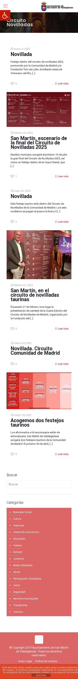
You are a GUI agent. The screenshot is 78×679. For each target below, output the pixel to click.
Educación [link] (19, 538)
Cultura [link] (17, 518)
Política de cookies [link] (46, 661)
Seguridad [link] (19, 591)
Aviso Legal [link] (25, 661)
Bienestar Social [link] (22, 512)
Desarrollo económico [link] (26, 532)
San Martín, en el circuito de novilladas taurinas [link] (35, 295)
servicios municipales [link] (25, 598)
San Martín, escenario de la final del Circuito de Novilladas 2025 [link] (39, 142)
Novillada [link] (21, 54)
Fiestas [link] (17, 545)
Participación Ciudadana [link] (27, 578)
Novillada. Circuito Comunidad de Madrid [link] (35, 351)
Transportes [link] (20, 605)
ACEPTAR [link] (41, 675)
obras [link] (16, 571)
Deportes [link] (18, 525)
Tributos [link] (18, 611)
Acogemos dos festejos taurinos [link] (37, 423)
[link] (5, 15)
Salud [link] (16, 585)
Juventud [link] (18, 558)
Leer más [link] (63, 83)
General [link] (17, 552)
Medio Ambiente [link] (22, 565)
